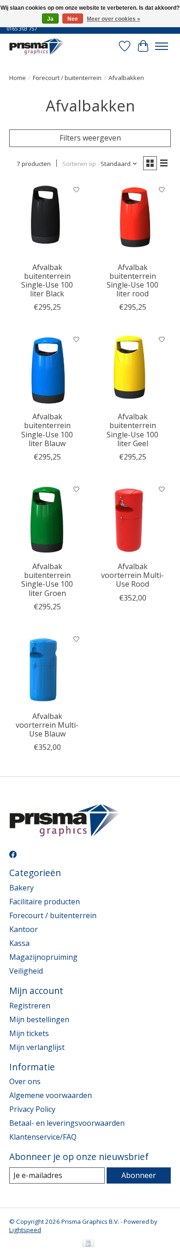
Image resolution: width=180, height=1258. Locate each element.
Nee (72, 19)
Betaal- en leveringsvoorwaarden (67, 1123)
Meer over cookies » (113, 19)
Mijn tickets (29, 1033)
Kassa (19, 943)
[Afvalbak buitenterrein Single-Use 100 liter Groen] (47, 518)
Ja (50, 19)
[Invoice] (88, 1244)
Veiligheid (26, 971)
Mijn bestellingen (39, 1019)
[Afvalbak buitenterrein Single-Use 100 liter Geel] (133, 369)
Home (17, 78)
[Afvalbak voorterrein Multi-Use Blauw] (47, 668)
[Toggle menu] (161, 46)
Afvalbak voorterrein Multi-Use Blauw (47, 725)
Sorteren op (79, 164)
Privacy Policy (32, 1109)
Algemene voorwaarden (50, 1095)
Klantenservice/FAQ (43, 1137)
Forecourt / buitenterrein (67, 78)
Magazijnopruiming (43, 957)
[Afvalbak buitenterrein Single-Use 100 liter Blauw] (47, 369)
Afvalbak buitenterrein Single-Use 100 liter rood (132, 280)
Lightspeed (25, 1230)
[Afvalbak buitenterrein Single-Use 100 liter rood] (133, 219)
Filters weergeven (90, 138)
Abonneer (138, 1175)
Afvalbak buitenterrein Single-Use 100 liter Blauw (47, 429)
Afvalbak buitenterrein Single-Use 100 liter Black (47, 280)
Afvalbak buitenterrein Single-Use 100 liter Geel (132, 429)
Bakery (21, 888)
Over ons (25, 1081)
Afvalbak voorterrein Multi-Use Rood (132, 575)
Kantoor (23, 929)
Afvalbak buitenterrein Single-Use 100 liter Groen (47, 579)
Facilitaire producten (44, 901)
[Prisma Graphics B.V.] (37, 46)
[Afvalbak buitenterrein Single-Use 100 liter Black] (47, 219)
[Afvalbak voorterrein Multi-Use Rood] (133, 518)
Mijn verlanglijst (37, 1047)
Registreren (29, 1005)
